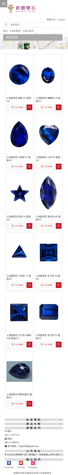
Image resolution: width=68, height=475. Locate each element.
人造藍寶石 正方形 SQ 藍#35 (48, 277)
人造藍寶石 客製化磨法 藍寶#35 (19, 396)
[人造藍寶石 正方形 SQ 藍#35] (49, 252)
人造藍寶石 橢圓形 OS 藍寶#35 (48, 99)
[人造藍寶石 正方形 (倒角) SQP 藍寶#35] (19, 312)
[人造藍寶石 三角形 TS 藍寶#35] (19, 252)
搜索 (6, 24)
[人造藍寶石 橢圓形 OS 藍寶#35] (49, 75)
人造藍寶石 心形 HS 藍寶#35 (48, 159)
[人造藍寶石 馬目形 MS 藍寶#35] (49, 193)
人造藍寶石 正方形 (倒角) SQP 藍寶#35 (18, 337)
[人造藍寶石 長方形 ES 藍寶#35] (49, 312)
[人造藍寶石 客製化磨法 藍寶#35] (19, 371)
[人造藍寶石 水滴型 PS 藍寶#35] (19, 134)
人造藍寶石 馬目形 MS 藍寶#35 (48, 218)
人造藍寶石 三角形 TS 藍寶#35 (18, 277)
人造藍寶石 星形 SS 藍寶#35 (18, 218)
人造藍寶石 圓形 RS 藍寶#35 (18, 99)
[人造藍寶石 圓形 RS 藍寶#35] (19, 75)
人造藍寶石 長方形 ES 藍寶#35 (48, 337)
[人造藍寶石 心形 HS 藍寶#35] (49, 134)
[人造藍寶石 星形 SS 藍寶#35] (19, 193)
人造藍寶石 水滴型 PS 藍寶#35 (18, 159)
